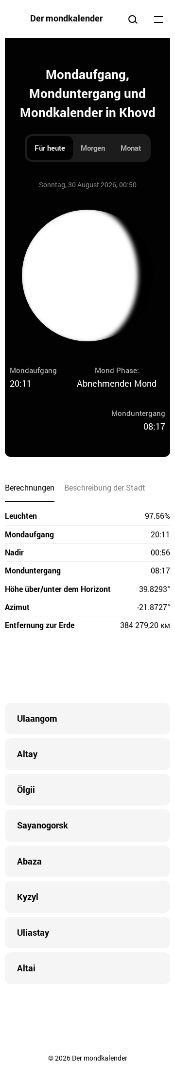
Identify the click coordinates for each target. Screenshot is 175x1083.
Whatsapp (126, 668)
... (158, 19)
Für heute (50, 148)
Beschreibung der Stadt (104, 487)
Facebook (29, 668)
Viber (87, 668)
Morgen (93, 148)
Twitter (48, 668)
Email (146, 668)
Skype (68, 668)
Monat (131, 148)
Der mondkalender (66, 18)
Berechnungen (29, 487)
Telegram (107, 668)
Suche (132, 19)
